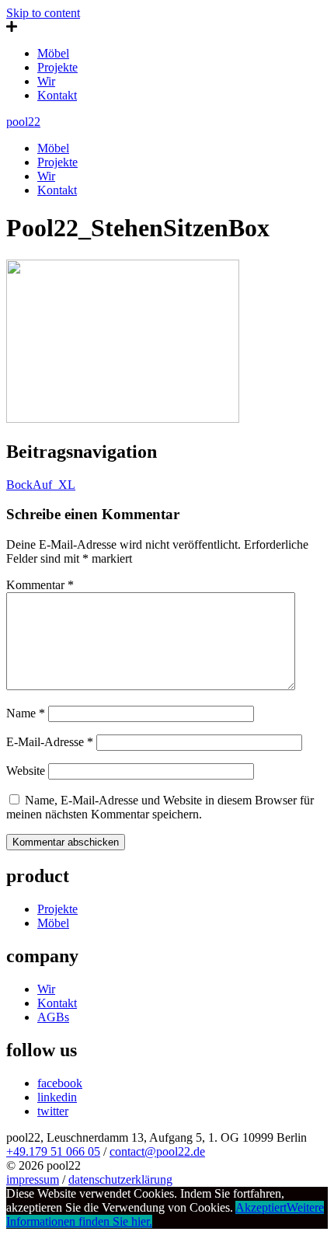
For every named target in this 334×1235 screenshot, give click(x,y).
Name (25, 713)
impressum (32, 1179)
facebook (59, 1083)
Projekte (57, 67)
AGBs (53, 1017)
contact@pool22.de (157, 1151)
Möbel (53, 53)
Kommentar (40, 584)
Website (25, 770)
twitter (52, 1111)
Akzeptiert (261, 1207)
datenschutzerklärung (120, 1179)
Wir (46, 81)
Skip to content (43, 12)
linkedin (57, 1097)
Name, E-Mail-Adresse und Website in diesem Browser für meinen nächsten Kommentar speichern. (160, 807)
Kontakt (57, 95)
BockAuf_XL (40, 484)
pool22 (23, 121)
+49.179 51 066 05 (53, 1151)
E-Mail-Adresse (49, 741)
